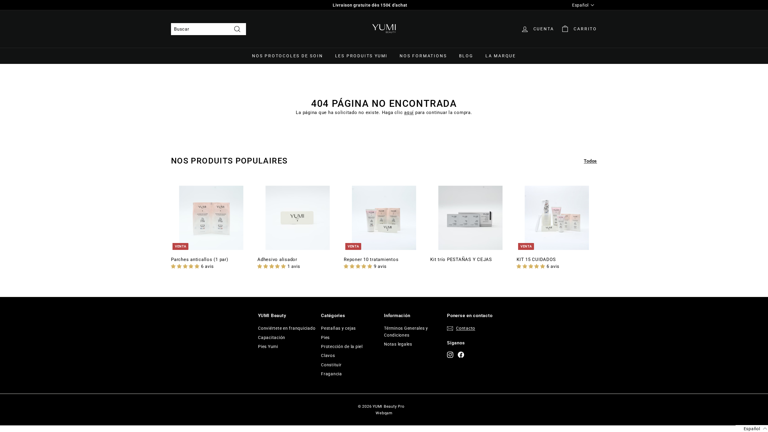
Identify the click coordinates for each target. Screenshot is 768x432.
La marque (500, 55)
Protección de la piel (342, 346)
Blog (466, 55)
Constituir (331, 364)
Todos (590, 161)
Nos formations (423, 55)
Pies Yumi (268, 346)
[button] (186, 266)
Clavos (328, 355)
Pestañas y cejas (338, 328)
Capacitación (271, 337)
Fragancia (331, 373)
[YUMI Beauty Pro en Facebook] (461, 354)
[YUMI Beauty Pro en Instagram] (450, 354)
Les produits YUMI (361, 55)
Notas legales (398, 344)
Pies (325, 337)
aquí (409, 112)
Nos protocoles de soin (287, 55)
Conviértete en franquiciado (286, 328)
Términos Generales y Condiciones (406, 331)
